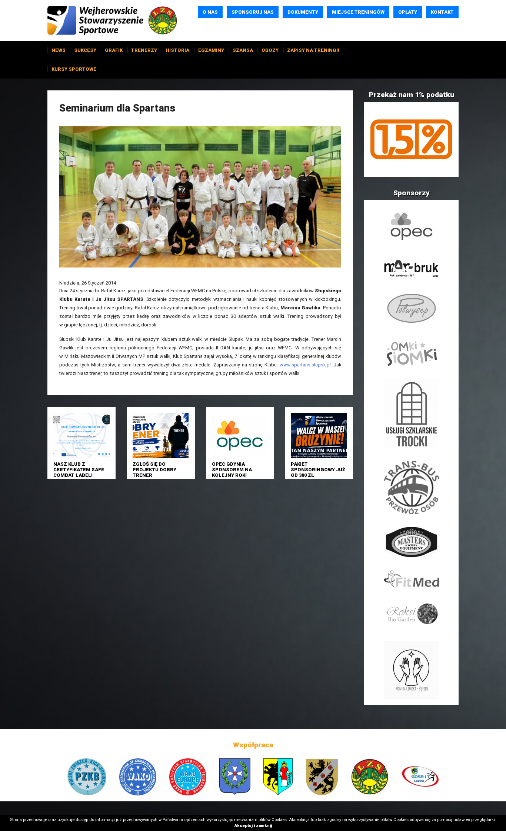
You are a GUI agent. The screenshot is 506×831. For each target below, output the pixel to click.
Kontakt (442, 12)
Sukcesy (85, 50)
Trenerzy (144, 50)
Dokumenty (302, 12)
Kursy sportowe (73, 69)
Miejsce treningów (358, 12)
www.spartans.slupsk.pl (305, 365)
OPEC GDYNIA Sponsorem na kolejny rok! (232, 469)
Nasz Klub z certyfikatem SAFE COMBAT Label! (78, 469)
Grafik (114, 50)
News (58, 50)
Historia (177, 50)
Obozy (270, 50)
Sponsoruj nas (253, 12)
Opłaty (407, 12)
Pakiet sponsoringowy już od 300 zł (318, 469)
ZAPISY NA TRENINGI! (313, 50)
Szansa (243, 50)
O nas (210, 12)
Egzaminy (211, 50)
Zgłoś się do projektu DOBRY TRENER (154, 469)
